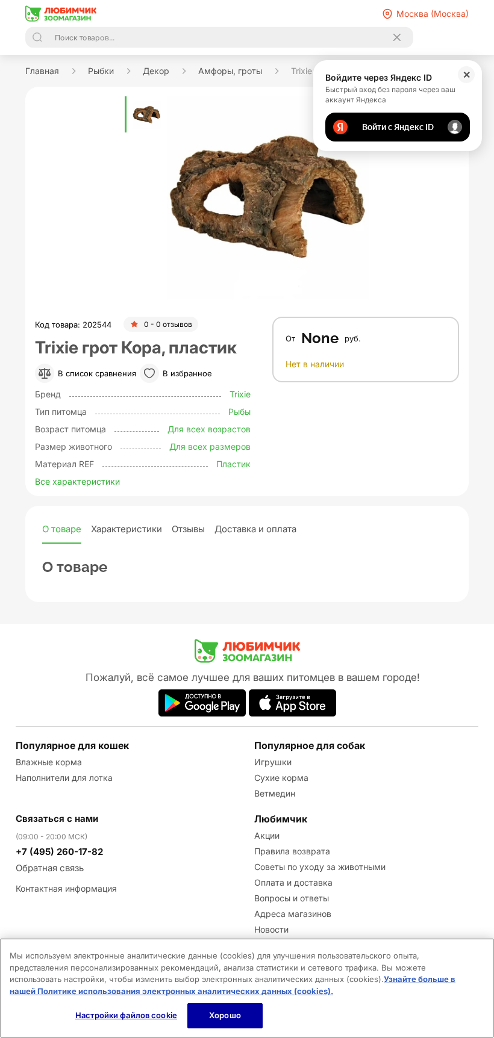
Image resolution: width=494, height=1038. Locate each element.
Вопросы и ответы (291, 898)
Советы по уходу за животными (320, 867)
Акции (267, 835)
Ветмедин (274, 793)
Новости (271, 929)
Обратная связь (50, 868)
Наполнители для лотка (64, 777)
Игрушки (273, 762)
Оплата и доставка (293, 882)
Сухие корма (281, 777)
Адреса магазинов (292, 914)
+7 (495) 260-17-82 (59, 851)
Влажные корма (49, 762)
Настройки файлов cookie (126, 1015)
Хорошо (225, 1015)
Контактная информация (66, 888)
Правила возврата (292, 851)
